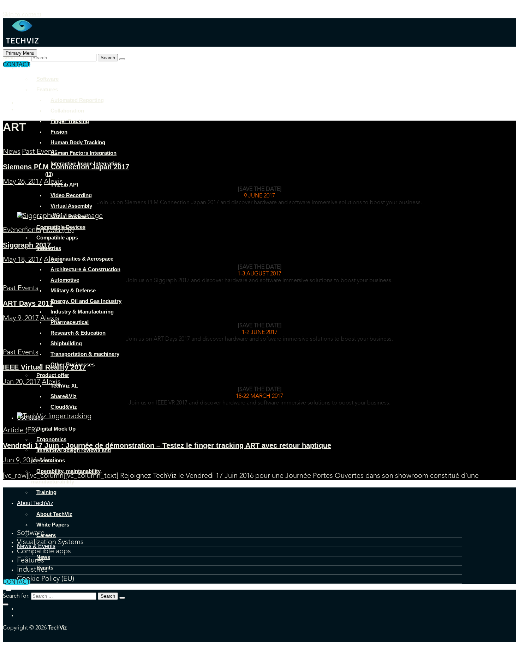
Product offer (52, 375)
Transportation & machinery (84, 354)
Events (44, 568)
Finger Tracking (69, 121)
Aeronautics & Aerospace (81, 259)
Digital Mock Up (56, 429)
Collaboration (67, 111)
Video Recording (71, 195)
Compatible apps (57, 238)
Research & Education (78, 333)
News (43, 557)
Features (47, 89)
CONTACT (16, 582)
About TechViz (35, 503)
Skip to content (22, 15)
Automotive (64, 280)
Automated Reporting (77, 100)
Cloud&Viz (63, 407)
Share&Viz (63, 396)
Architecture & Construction (85, 269)
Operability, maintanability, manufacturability (66, 476)
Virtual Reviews (69, 216)
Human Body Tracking (77, 142)
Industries (48, 248)
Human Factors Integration (83, 153)
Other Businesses (72, 364)
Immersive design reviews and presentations (71, 455)
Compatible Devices (60, 227)
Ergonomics (51, 439)
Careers (46, 535)
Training (46, 492)
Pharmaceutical (69, 322)
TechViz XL (64, 386)
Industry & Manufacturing (82, 312)
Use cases (30, 418)
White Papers (52, 525)
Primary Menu (20, 53)
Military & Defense (73, 290)
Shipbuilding (66, 343)
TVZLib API (64, 185)
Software (47, 79)
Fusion (58, 132)
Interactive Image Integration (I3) (83, 168)
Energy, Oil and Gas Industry (85, 301)
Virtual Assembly (71, 206)
